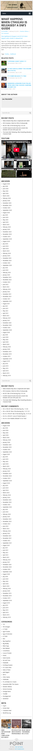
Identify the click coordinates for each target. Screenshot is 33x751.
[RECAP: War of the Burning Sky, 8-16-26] (26, 723)
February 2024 (7, 253)
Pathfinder (6, 679)
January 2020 (6, 349)
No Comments (5, 33)
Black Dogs (6, 646)
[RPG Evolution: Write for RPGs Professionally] (16, 723)
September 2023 (7, 265)
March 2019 (6, 373)
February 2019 (7, 375)
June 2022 (5, 284)
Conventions (6, 650)
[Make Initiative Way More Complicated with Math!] (6, 723)
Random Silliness (24, 31)
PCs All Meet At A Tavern (9, 682)
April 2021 (5, 313)
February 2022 (7, 289)
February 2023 (7, 272)
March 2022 (6, 287)
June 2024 (5, 246)
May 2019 (5, 368)
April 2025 (5, 222)
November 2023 (7, 260)
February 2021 (7, 318)
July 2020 (5, 335)
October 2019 (6, 356)
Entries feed (6, 708)
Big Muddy (6, 643)
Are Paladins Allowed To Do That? (17, 418)
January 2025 (6, 229)
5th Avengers (6, 626)
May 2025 (5, 220)
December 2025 (7, 203)
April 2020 (5, 342)
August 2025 (6, 212)
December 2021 (7, 294)
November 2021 (7, 296)
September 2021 (7, 301)
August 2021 (6, 303)
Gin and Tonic (6, 660)
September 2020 (7, 330)
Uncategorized (7, 696)
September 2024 (7, 239)
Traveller (5, 694)
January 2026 (6, 200)
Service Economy (7, 689)
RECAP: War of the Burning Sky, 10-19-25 (19, 413)
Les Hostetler (4, 31)
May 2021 (5, 311)
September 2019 (7, 358)
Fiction (4, 655)
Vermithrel (5, 698)
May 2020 (5, 339)
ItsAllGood (13, 54)
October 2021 (6, 299)
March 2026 (6, 196)
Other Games (6, 677)
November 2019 (7, 354)
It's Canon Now (7, 667)
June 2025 (5, 217)
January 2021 (6, 320)
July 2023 (5, 267)
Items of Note (6, 670)
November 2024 (7, 234)
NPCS (4, 674)
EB (3, 409)
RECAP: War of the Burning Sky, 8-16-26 (14, 125)
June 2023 (5, 270)
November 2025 (7, 205)
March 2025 (6, 224)
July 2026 (5, 186)
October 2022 (6, 282)
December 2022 (7, 277)
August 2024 (6, 241)
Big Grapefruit (6, 641)
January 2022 (6, 291)
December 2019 (7, 351)
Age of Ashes (6, 631)
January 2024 (6, 255)
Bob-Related (6, 648)
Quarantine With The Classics (10, 684)
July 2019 (5, 363)
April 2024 (5, 248)
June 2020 (5, 337)
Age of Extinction (7, 634)
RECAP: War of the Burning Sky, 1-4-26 (17, 409)
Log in (4, 705)
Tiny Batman (19, 747)
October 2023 (6, 263)
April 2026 (5, 193)
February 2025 (7, 227)
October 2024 (6, 236)
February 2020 (7, 347)
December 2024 (7, 231)
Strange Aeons (7, 691)
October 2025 (6, 208)
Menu (4, 13)
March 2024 (6, 251)
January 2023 (6, 275)
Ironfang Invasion (7, 665)
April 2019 (5, 370)
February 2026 (7, 198)
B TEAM (5, 636)
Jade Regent (6, 672)
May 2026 (5, 191)
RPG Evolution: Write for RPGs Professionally (15, 123)
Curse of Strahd (7, 653)
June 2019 (5, 366)
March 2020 (6, 344)
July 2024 (5, 243)
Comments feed (7, 710)
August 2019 (6, 361)
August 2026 (6, 184)
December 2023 (7, 258)
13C (4, 624)
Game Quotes (6, 658)
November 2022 (7, 279)
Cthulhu (7, 54)
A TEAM (5, 629)
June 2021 (5, 308)
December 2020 (7, 323)
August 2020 (6, 332)
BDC (4, 638)
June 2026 (5, 188)
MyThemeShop (19, 749)
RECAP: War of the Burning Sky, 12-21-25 (17, 411)
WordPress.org (7, 713)
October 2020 (6, 327)
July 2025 (5, 215)
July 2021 (5, 306)
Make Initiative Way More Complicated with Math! (16, 120)
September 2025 (7, 210)
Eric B (4, 413)
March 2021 (6, 315)
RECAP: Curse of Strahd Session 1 (17, 416)
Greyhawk (5, 662)
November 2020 (7, 325)
